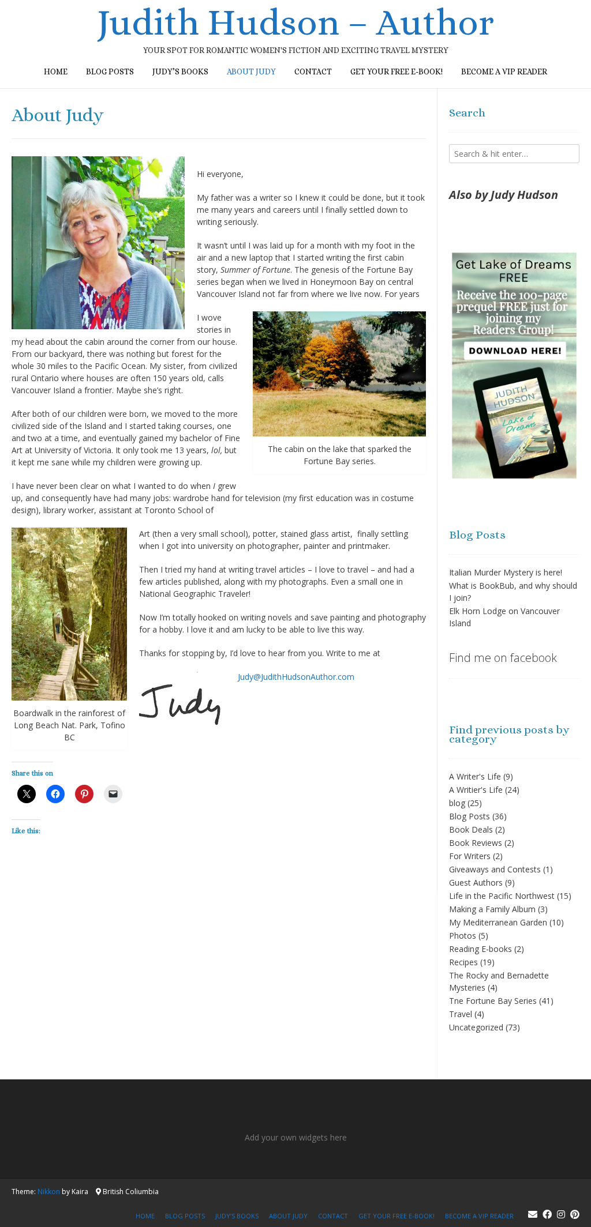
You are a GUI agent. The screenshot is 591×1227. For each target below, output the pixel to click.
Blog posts (110, 71)
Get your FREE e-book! (396, 71)
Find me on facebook (503, 657)
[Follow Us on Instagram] (561, 1214)
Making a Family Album (492, 909)
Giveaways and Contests (495, 869)
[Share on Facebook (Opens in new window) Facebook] (55, 794)
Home (56, 71)
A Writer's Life (475, 776)
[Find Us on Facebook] (547, 1214)
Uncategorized (476, 1027)
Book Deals (471, 829)
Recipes (463, 962)
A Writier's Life (476, 789)
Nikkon (49, 1191)
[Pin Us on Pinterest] (574, 1214)
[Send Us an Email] (532, 1214)
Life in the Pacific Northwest (502, 895)
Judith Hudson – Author (295, 22)
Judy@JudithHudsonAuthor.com (296, 676)
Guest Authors (476, 882)
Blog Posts (469, 816)
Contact (313, 71)
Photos (462, 935)
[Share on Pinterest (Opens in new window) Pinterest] (84, 794)
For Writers (470, 855)
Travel (460, 1013)
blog (457, 802)
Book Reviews (475, 842)
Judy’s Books (180, 71)
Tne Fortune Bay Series (493, 1000)
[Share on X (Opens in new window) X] (26, 794)
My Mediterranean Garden (498, 922)
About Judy (251, 71)
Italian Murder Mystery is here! (505, 572)
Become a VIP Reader (504, 71)
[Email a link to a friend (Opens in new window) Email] (113, 794)
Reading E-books (480, 948)
